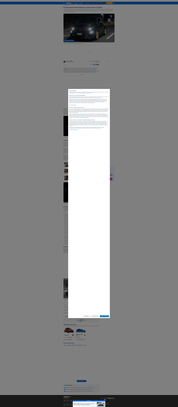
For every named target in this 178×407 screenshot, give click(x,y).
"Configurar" (71, 117)
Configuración (95, 316)
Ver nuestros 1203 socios (73, 129)
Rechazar (86, 316)
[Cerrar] (104, 399)
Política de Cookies (81, 101)
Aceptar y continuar (104, 316)
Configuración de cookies (73, 102)
